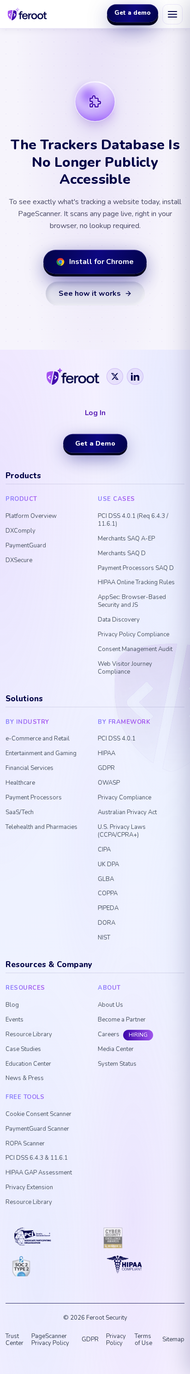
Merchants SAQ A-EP (126, 539)
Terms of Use (143, 1340)
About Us (110, 1005)
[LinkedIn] (135, 376)
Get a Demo (95, 443)
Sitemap (173, 1339)
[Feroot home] (27, 14)
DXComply (21, 531)
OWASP (109, 783)
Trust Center (15, 1340)
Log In (95, 413)
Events (15, 1020)
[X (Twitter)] (115, 376)
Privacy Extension (29, 1188)
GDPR (106, 768)
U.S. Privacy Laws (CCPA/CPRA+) (122, 831)
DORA (106, 923)
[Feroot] (73, 376)
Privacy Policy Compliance (133, 635)
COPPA (108, 894)
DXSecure (19, 560)
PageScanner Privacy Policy (50, 1340)
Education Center (28, 1064)
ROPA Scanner (25, 1144)
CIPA (104, 850)
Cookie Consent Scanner (38, 1114)
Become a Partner (122, 1020)
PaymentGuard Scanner (37, 1129)
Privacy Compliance (124, 798)
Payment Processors (34, 798)
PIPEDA (108, 908)
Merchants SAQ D (122, 554)
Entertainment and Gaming (41, 753)
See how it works (90, 293)
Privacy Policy (116, 1340)
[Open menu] (172, 14)
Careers (108, 1035)
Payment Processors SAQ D (136, 568)
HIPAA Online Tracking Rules (136, 583)
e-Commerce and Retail (38, 739)
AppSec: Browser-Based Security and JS (132, 601)
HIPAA (106, 753)
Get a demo (132, 13)
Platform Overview (31, 516)
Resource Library (29, 1035)
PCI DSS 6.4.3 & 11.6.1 (37, 1158)
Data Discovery (119, 620)
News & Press (25, 1078)
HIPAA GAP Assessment (39, 1173)
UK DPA (108, 865)
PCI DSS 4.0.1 (117, 739)
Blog (12, 1005)
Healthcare (20, 783)
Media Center (116, 1049)
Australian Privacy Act (127, 812)
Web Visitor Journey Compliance (125, 668)
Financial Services (29, 768)
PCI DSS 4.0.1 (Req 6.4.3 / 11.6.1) (133, 520)
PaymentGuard (26, 546)
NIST (104, 938)
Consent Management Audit (135, 649)
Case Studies (23, 1049)
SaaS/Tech (20, 812)
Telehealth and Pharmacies (41, 827)
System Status (117, 1064)
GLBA (106, 879)
